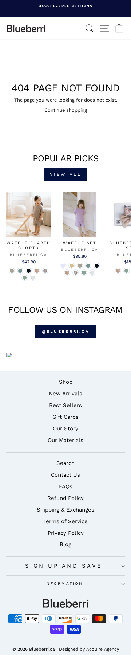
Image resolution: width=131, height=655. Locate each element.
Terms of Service (65, 521)
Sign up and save (64, 566)
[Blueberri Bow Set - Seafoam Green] (126, 270)
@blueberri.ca (66, 331)
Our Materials (65, 440)
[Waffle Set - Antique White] (92, 272)
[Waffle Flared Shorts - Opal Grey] (45, 270)
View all (66, 174)
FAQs (65, 486)
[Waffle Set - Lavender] (63, 265)
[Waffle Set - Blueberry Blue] (96, 265)
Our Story (65, 428)
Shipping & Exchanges (65, 509)
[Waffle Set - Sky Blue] (88, 265)
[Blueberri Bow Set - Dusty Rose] (118, 270)
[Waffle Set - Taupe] (80, 265)
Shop (65, 382)
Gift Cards (65, 417)
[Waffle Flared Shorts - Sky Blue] (20, 270)
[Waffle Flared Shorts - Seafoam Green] (24, 277)
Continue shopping (65, 110)
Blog (65, 544)
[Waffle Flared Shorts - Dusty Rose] (37, 270)
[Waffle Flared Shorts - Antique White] (33, 277)
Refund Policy (65, 498)
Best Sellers (65, 405)
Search (65, 463)
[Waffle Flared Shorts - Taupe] (12, 270)
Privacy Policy (66, 533)
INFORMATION (63, 583)
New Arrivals (65, 393)
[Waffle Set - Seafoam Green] (84, 272)
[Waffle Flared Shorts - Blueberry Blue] (28, 270)
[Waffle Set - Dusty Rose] (67, 272)
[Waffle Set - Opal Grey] (75, 272)
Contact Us (65, 474)
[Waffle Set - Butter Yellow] (71, 265)
